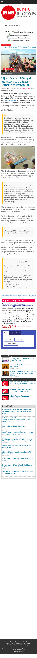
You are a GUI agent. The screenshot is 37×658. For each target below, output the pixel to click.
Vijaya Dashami (9, 100)
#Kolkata (24, 296)
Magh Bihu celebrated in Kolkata (14, 426)
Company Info (21, 650)
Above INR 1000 (11, 344)
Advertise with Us (19, 642)
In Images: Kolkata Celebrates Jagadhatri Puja (20, 366)
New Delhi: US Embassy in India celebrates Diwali (17, 460)
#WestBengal (16, 296)
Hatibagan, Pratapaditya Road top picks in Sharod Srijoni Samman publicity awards (17, 440)
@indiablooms (25, 88)
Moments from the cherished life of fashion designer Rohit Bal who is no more (23, 384)
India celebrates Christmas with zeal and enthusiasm (16, 447)
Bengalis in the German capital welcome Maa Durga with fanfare (18, 472)
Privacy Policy (30, 642)
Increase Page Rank (19, 651)
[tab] (6, 333)
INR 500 (8, 340)
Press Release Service (12, 645)
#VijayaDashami (6, 296)
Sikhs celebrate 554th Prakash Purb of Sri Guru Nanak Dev (17, 453)
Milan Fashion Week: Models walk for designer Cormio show (22, 390)
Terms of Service (10, 643)
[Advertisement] (18, 559)
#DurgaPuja (32, 296)
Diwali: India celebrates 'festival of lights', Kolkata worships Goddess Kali (17, 466)
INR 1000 (19, 340)
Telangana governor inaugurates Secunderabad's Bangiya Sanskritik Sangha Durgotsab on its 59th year (17, 433)
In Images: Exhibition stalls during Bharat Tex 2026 (22, 359)
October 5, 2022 (25, 287)
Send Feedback (27, 643)
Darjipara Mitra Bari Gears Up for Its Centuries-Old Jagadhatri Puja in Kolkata (23, 373)
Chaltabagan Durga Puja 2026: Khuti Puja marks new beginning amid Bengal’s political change (18, 411)
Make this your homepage (17, 3)
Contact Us (19, 643)
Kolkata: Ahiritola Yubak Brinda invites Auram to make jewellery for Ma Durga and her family (17, 420)
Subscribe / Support (25, 645)
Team (11, 642)
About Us (5, 642)
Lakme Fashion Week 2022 (19, 396)
